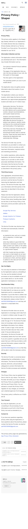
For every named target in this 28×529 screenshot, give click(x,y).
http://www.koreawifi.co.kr (9, 24)
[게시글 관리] (12, 442)
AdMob (5, 213)
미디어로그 (14, 7)
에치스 (3, 3)
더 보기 (24, 462)
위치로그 (22, 7)
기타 (2, 11)
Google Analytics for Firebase (12, 216)
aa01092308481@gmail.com (9, 301)
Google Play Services (9, 210)
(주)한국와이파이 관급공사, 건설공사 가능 (9, 27)
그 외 (3, 448)
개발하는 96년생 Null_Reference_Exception (9, 482)
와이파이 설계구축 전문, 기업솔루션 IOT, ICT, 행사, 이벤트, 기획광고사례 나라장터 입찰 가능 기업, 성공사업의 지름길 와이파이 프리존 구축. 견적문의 (9, 29)
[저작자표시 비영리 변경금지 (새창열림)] (25, 443)
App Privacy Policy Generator (10, 436)
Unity (4, 222)
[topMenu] (26, 2)
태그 (7, 7)
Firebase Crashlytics (9, 219)
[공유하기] (8, 442)
